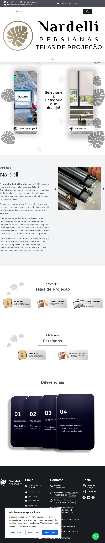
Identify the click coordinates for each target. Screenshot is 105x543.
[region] (33, 523)
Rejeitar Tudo (33, 532)
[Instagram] (84, 485)
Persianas (80, 128)
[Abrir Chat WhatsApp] (95, 536)
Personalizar (16, 532)
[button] (52, 59)
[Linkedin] (88, 497)
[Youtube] (93, 497)
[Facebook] (84, 497)
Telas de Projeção (28, 128)
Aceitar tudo (50, 532)
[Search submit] (87, 11)
